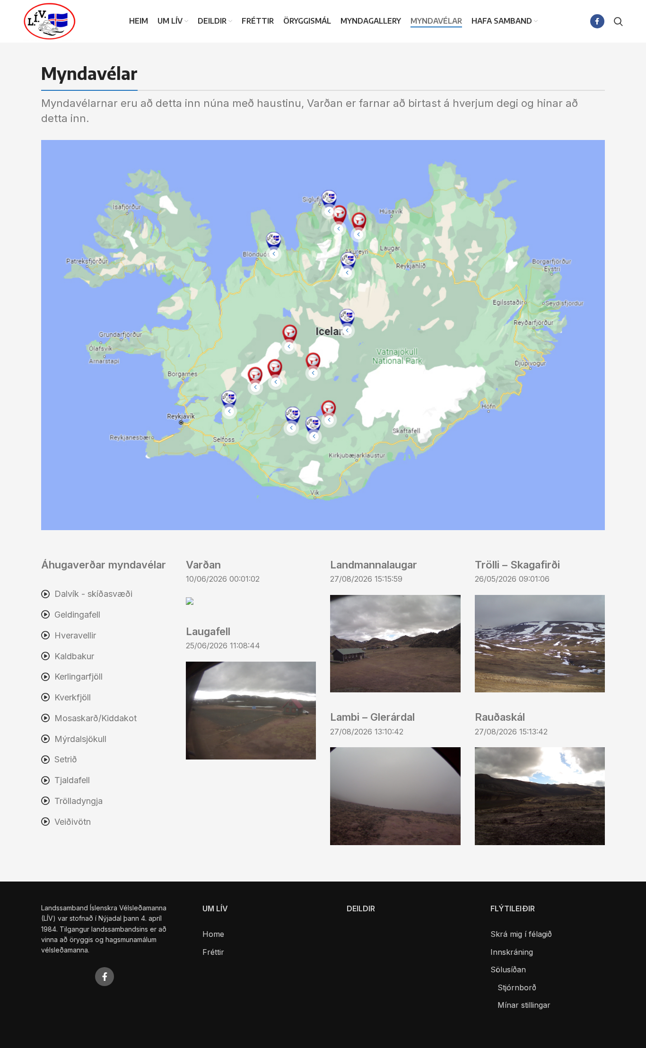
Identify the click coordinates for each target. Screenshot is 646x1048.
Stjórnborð (517, 987)
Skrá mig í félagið (521, 934)
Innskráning (511, 952)
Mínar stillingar (524, 1005)
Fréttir (213, 952)
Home (213, 934)
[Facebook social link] (597, 21)
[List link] (106, 594)
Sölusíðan (508, 969)
